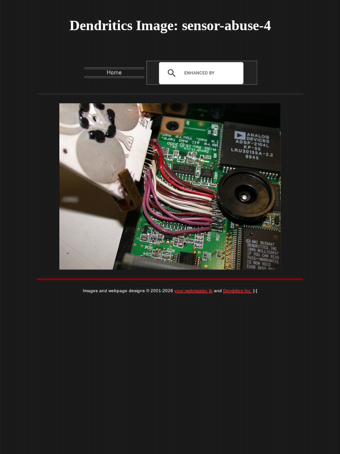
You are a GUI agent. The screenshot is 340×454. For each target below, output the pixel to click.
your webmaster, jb (193, 290)
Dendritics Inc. (237, 290)
